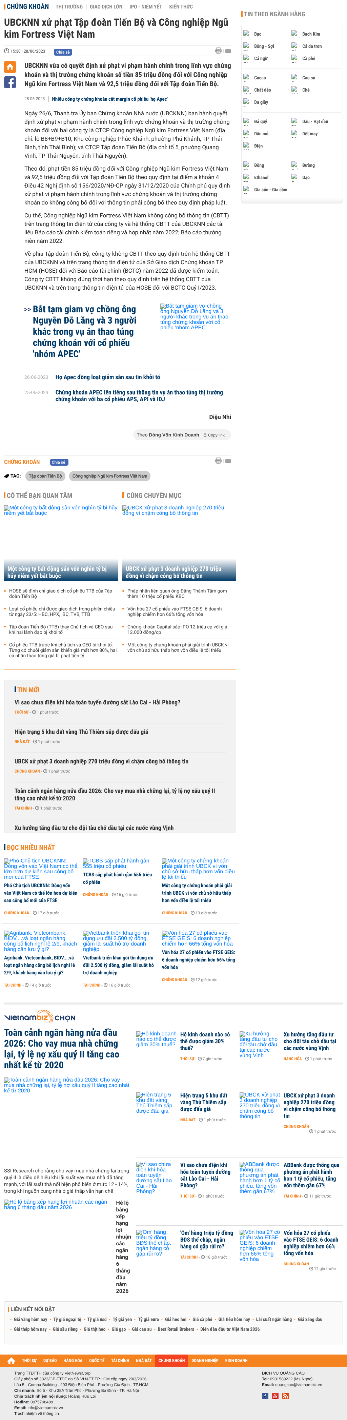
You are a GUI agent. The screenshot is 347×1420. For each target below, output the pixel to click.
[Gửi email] (228, 51)
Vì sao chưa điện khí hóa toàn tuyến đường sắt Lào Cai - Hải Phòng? (97, 702)
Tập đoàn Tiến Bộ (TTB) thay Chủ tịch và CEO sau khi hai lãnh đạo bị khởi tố (61, 629)
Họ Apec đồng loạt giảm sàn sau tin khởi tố (108, 377)
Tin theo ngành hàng (274, 14)
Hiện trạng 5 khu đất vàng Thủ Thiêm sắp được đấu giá (81, 732)
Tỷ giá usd (97, 1319)
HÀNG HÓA (73, 1360)
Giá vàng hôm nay (30, 1319)
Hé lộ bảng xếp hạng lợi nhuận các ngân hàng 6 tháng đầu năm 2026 (123, 1247)
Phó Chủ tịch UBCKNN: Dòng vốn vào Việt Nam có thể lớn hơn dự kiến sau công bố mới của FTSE (40, 892)
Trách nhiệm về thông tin (36, 1413)
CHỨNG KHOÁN (172, 1360)
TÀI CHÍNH (120, 1360)
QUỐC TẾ (96, 1360)
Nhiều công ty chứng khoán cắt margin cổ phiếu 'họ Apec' (110, 99)
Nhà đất (22, 741)
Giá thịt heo (94, 1329)
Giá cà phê (202, 1319)
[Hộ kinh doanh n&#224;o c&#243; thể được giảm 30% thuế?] (156, 1044)
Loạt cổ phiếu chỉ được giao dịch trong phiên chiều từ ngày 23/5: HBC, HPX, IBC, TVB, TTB (62, 611)
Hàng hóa (293, 1058)
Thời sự (21, 712)
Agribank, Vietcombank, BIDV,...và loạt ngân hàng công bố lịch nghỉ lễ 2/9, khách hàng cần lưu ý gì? (39, 965)
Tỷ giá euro (148, 1319)
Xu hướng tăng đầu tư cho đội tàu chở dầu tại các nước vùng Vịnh (94, 828)
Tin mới (28, 690)
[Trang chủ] (10, 67)
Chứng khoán (28, 6)
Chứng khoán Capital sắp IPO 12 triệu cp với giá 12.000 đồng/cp (177, 629)
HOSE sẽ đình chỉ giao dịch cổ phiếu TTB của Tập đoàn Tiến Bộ (60, 593)
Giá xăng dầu (310, 1319)
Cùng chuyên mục (154, 495)
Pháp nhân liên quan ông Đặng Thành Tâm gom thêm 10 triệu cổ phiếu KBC (177, 593)
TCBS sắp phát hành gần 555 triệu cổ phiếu (117, 878)
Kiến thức (181, 7)
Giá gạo (118, 1329)
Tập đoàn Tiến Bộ (45, 476)
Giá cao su (142, 1329)
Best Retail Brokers (176, 1329)
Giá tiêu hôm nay (234, 1319)
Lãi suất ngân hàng (274, 1319)
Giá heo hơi (175, 1319)
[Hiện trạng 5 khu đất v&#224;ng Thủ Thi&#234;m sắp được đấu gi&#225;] (156, 1106)
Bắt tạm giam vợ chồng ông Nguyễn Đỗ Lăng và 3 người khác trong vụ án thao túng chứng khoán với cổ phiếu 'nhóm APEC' (85, 331)
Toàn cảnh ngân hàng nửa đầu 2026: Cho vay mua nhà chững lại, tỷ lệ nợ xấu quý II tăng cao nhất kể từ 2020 (115, 794)
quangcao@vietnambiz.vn (298, 1384)
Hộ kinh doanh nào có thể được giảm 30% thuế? (205, 1041)
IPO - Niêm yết (145, 7)
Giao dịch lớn (106, 7)
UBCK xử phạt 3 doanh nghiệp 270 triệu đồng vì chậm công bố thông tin (173, 572)
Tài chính (23, 808)
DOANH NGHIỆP (204, 1360)
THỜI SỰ (29, 1360)
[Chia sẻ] (10, 82)
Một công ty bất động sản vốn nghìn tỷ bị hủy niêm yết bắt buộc (57, 572)
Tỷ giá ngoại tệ (67, 1319)
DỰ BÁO (50, 1360)
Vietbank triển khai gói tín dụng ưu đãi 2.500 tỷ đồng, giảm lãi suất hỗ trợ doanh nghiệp (118, 965)
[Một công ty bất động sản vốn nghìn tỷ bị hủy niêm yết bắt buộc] (61, 543)
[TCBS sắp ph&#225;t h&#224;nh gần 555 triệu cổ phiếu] (120, 863)
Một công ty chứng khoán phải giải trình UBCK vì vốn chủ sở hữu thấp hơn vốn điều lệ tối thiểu (177, 647)
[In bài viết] (220, 50)
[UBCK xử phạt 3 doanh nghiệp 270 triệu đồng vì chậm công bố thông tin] (179, 543)
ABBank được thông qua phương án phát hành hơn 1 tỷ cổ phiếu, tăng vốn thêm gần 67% (312, 1175)
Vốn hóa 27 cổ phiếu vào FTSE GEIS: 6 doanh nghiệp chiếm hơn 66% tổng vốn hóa (174, 611)
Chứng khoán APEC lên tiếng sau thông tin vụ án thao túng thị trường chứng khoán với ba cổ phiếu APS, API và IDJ (139, 396)
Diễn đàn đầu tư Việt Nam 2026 (230, 1329)
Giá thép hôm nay (30, 1329)
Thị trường (69, 7)
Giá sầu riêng (65, 1329)
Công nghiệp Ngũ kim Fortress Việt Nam (110, 476)
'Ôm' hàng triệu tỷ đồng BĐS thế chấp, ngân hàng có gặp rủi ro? (206, 1240)
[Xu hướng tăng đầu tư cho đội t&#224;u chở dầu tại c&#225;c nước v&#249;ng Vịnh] (260, 1044)
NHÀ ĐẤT (143, 1360)
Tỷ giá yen (122, 1319)
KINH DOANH (236, 1360)
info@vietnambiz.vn (45, 1407)
